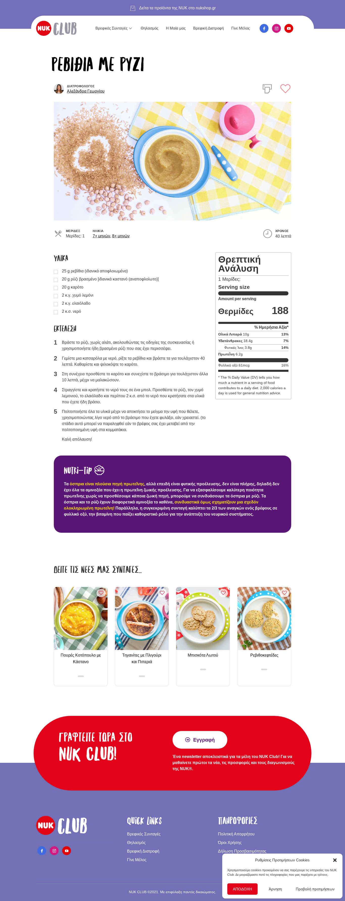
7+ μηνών (101, 236)
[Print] (267, 88)
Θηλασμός (149, 28)
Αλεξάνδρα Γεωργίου (86, 91)
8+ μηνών (121, 236)
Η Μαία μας (176, 28)
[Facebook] (264, 28)
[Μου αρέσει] (285, 89)
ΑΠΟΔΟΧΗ (242, 889)
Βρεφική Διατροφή (208, 28)
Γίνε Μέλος (240, 28)
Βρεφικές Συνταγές (111, 28)
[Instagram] (276, 28)
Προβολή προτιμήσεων (315, 889)
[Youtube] (288, 28)
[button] (334, 860)
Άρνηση (275, 889)
